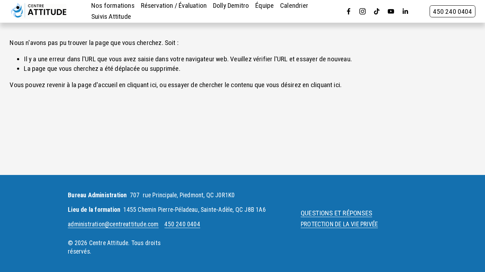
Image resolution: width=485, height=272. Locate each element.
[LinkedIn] (405, 11)
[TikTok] (377, 11)
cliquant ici (142, 85)
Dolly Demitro (231, 5)
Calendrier (294, 5)
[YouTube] (391, 11)
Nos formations (113, 5)
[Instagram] (362, 11)
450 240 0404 (452, 11)
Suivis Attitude (111, 16)
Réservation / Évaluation (174, 5)
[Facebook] (349, 11)
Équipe (264, 5)
